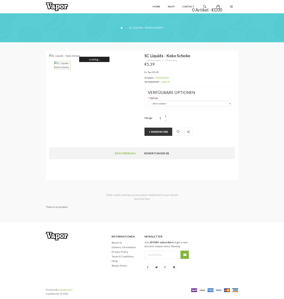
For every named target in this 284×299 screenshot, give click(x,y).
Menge (148, 117)
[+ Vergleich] (188, 132)
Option (154, 98)
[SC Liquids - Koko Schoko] (62, 64)
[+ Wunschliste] (178, 132)
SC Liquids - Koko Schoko (146, 27)
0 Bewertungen (154, 60)
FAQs (115, 261)
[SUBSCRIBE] (184, 255)
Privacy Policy (120, 251)
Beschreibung (125, 153)
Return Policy (119, 265)
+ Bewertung (171, 60)
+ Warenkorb (158, 131)
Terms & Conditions (123, 256)
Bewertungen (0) (156, 153)
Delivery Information (124, 247)
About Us (117, 242)
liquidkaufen (66, 289)
